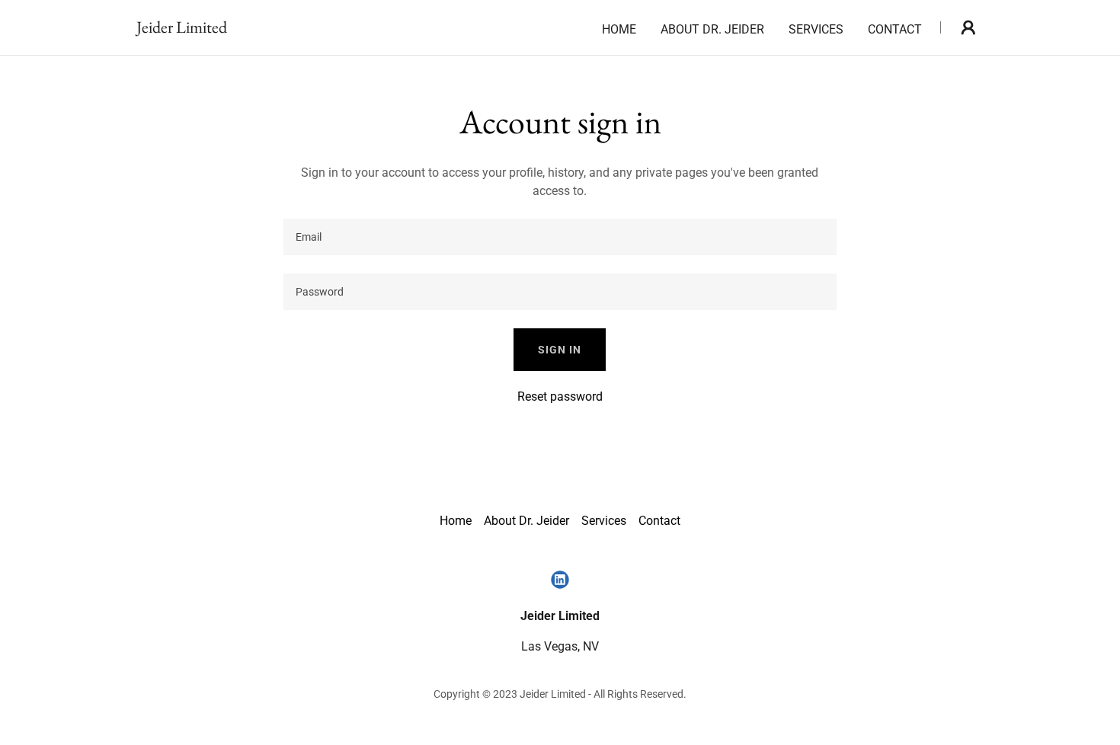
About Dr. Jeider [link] (712, 29)
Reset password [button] (560, 396)
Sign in (559, 350)
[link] (181, 28)
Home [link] (619, 29)
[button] (968, 27)
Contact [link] (895, 29)
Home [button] (456, 520)
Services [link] (816, 29)
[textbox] (559, 237)
